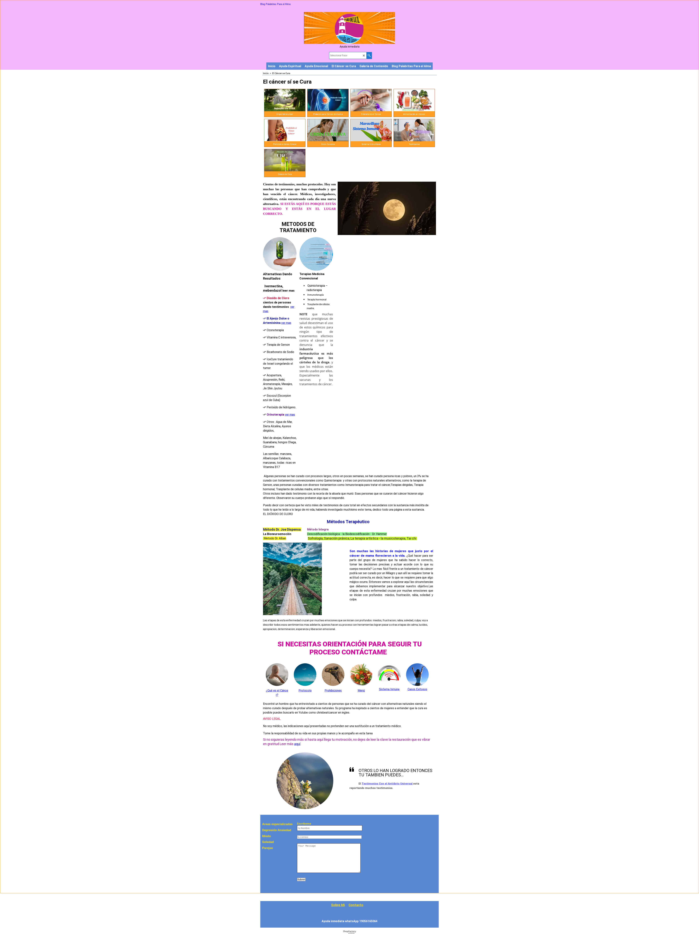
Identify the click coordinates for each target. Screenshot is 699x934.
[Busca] (369, 55)
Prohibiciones (333, 690)
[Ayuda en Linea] (349, 43)
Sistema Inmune (389, 689)
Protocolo (305, 690)
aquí (297, 744)
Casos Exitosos (417, 689)
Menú (361, 690)
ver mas (286, 323)
